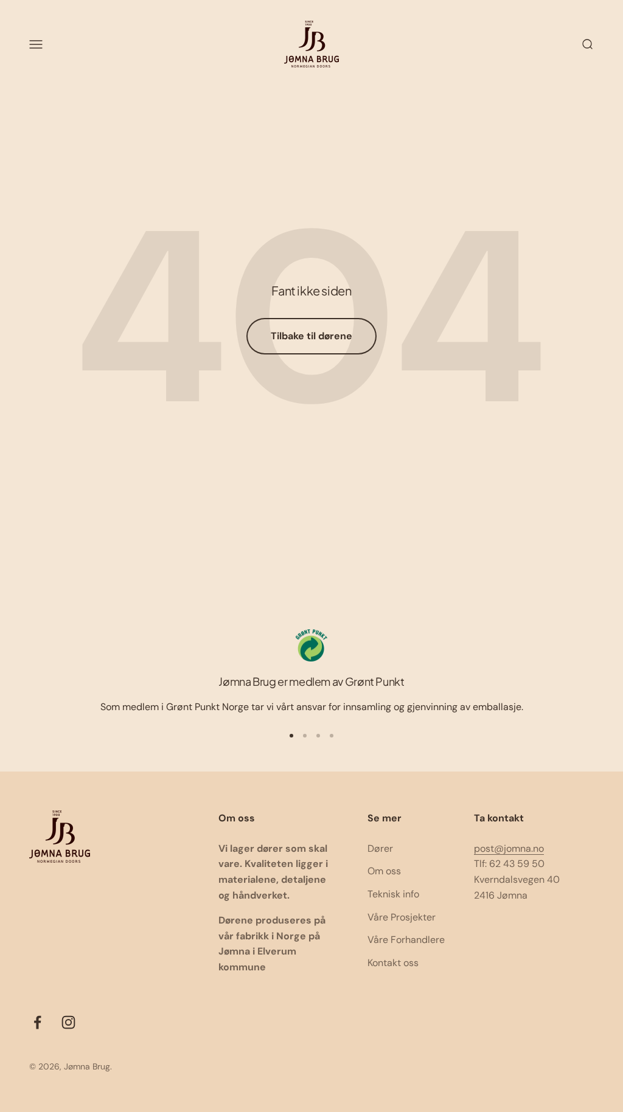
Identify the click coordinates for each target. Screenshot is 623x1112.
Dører (380, 848)
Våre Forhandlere (406, 939)
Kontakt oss (393, 962)
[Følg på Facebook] (37, 1022)
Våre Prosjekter (401, 917)
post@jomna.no (509, 848)
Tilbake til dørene (311, 336)
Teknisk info (393, 894)
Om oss (384, 871)
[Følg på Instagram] (68, 1022)
